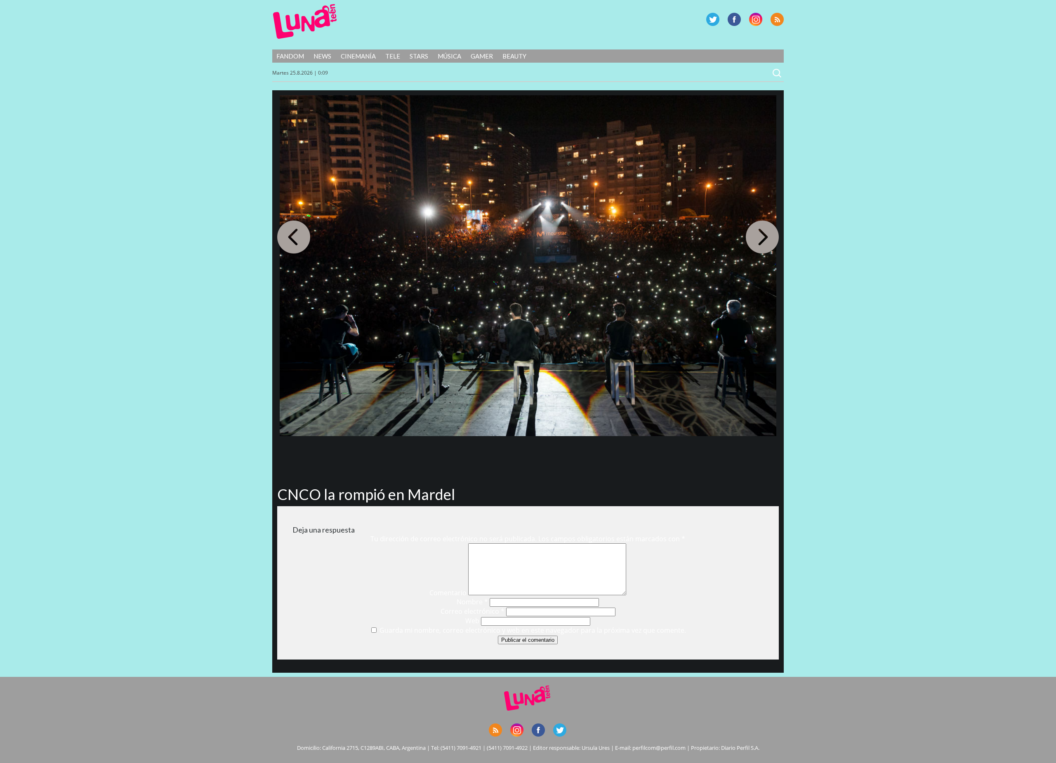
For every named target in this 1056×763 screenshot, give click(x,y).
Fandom (290, 56)
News (322, 56)
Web (472, 620)
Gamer (482, 56)
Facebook (734, 19)
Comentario (448, 592)
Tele (392, 56)
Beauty (514, 56)
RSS (777, 19)
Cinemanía (358, 56)
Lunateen (305, 21)
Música (449, 56)
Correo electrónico (472, 611)
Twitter (712, 19)
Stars (419, 56)
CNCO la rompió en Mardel (366, 494)
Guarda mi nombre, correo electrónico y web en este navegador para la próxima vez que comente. (533, 630)
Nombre (472, 601)
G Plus (755, 19)
